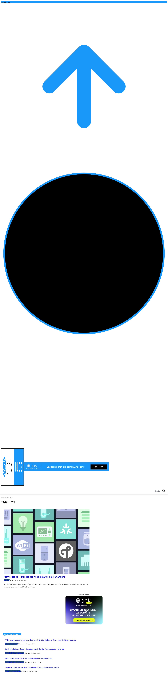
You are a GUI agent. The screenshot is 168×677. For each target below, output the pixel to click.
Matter (7, 580)
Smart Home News (13, 671)
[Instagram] (156, 444)
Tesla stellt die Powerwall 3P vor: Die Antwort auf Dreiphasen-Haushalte (32, 667)
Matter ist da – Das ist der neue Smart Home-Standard (34, 576)
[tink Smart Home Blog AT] (12, 467)
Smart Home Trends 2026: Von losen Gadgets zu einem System (28, 658)
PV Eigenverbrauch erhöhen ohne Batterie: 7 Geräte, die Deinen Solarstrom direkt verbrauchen (40, 640)
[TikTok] (162, 444)
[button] (161, 490)
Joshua (27, 653)
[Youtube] (165, 444)
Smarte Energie (11, 644)
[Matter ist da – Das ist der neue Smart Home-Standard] (46, 541)
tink (11, 580)
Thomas (21, 644)
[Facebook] (153, 444)
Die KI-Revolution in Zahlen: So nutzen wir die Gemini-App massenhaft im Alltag (34, 649)
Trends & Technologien (14, 653)
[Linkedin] (159, 444)
